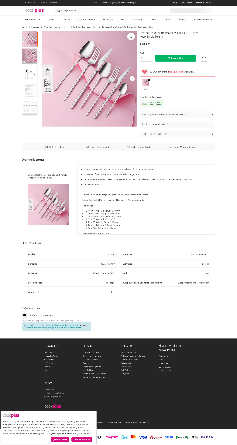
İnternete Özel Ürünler (129, 359)
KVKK (161, 360)
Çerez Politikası (165, 367)
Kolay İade (125, 374)
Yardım (85, 363)
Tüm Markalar (126, 366)
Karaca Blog (49, 390)
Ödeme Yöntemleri (90, 359)
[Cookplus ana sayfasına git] (52, 406)
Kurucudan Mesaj (51, 356)
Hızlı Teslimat (126, 370)
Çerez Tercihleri (165, 370)
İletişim (47, 366)
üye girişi (83, 325)
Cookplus (51, 346)
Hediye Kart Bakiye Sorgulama (95, 377)
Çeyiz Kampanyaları (52, 397)
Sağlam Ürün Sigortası (92, 366)
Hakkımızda (49, 352)
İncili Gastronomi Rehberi (54, 393)
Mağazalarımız (50, 363)
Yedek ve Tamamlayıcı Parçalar (133, 356)
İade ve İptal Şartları (91, 352)
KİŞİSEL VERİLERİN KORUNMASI (170, 348)
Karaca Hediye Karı (128, 352)
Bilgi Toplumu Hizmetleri (92, 356)
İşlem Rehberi (88, 370)
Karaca (47, 370)
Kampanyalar (126, 363)
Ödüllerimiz (49, 359)
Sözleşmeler (164, 363)
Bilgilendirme (164, 356)
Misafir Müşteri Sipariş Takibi (94, 374)
